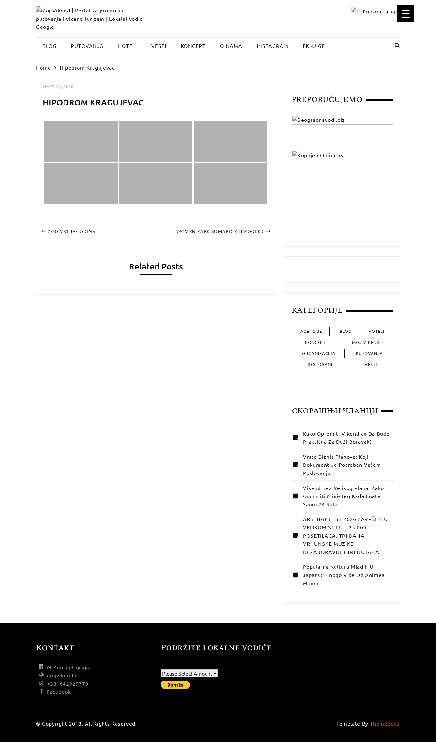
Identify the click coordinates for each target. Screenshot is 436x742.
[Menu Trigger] (405, 13)
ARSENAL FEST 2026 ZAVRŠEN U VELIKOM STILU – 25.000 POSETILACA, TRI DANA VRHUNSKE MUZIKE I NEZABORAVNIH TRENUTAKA (345, 535)
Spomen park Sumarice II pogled (220, 231)
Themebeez (385, 723)
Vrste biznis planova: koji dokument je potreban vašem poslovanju (342, 464)
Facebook (59, 691)
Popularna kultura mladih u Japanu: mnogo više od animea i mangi (345, 574)
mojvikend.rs (63, 675)
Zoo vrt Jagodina (72, 231)
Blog (345, 331)
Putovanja (369, 353)
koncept (315, 342)
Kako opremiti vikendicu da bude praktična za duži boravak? (346, 437)
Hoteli (377, 331)
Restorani (320, 364)
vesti (371, 364)
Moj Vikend (366, 342)
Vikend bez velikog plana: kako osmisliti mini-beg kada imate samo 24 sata (343, 496)
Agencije (311, 331)
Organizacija (318, 353)
